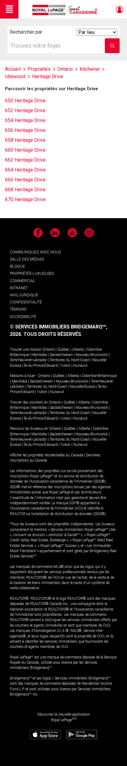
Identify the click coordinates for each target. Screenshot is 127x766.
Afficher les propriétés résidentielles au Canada (46, 455)
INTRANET (19, 288)
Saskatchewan (61, 355)
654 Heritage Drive (25, 120)
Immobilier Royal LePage (65, 10)
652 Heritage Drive (25, 110)
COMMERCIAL (22, 280)
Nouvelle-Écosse (82, 386)
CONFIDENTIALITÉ (26, 302)
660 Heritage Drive (25, 150)
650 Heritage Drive (25, 101)
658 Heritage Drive (25, 140)
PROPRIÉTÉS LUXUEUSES (32, 273)
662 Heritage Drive (25, 160)
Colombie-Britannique (99, 376)
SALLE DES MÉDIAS (27, 259)
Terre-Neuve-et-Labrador (28, 360)
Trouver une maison (26, 349)
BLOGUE (17, 266)
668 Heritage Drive (25, 190)
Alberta (78, 349)
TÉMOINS (18, 309)
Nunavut (80, 365)
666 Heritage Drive (25, 180)
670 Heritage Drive (25, 199)
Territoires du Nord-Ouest (70, 360)
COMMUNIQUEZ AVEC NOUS (35, 252)
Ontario (49, 349)
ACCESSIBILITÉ (23, 316)
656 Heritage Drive (25, 130)
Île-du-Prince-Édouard (41, 365)
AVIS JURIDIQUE (24, 295)
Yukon (65, 365)
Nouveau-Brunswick (92, 355)
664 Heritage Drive (25, 170)
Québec (63, 349)
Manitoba (39, 355)
